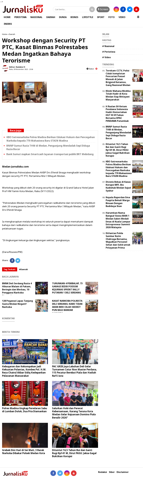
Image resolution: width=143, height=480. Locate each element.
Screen (103, 9)
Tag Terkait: (9, 269)
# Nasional (108, 46)
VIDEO (122, 17)
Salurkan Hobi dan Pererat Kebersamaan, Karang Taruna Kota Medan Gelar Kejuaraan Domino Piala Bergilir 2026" (74, 413)
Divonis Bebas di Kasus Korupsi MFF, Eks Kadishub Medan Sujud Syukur (118, 186)
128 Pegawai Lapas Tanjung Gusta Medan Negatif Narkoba (17, 303)
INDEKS (8, 23)
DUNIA (63, 17)
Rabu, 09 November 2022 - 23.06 (21, 69)
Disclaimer (123, 472)
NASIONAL (36, 17)
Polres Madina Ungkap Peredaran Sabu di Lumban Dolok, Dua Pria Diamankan (24, 410)
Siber (112, 472)
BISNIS (74, 17)
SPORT (100, 17)
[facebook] (123, 9)
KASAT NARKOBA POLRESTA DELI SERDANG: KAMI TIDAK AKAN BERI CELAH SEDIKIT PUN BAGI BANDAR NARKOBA (67, 307)
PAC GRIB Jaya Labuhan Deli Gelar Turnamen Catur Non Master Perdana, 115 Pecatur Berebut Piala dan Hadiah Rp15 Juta (74, 371)
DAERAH (50, 17)
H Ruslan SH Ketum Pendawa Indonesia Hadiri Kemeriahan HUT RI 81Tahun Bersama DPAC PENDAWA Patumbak (117, 113)
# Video (106, 57)
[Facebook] (12, 260)
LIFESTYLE (87, 17)
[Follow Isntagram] (67, 473)
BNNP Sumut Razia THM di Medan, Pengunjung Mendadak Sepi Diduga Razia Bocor (118, 132)
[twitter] (130, 9)
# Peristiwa (108, 51)
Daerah (12, 34)
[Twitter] (17, 260)
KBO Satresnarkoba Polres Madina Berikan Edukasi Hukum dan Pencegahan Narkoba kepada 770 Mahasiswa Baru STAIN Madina (119, 169)
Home (4, 34)
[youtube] (136, 9)
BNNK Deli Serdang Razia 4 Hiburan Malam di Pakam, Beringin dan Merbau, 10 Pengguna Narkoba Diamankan (17, 289)
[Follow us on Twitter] (60, 473)
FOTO (111, 17)
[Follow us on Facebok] (53, 473)
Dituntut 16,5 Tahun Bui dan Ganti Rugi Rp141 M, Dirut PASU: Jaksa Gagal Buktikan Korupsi (74, 453)
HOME (7, 17)
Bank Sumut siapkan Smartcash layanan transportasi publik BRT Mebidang (50, 154)
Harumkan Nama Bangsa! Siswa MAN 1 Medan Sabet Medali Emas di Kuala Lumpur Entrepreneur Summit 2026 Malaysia (118, 220)
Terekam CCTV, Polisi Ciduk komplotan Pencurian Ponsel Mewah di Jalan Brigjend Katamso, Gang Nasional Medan (118, 78)
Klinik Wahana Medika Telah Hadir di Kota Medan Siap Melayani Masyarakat (118, 95)
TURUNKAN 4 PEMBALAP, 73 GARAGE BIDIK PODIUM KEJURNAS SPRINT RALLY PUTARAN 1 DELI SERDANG (67, 288)
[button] (138, 15)
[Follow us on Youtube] (74, 473)
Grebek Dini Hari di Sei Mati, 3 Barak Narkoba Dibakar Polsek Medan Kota (23, 451)
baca (91, 68)
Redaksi (102, 472)
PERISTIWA (20, 17)
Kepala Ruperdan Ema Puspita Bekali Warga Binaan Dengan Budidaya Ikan (118, 202)
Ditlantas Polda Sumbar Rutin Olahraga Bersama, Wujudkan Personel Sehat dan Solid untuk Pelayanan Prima (118, 240)
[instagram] (116, 9)
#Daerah (23, 269)
